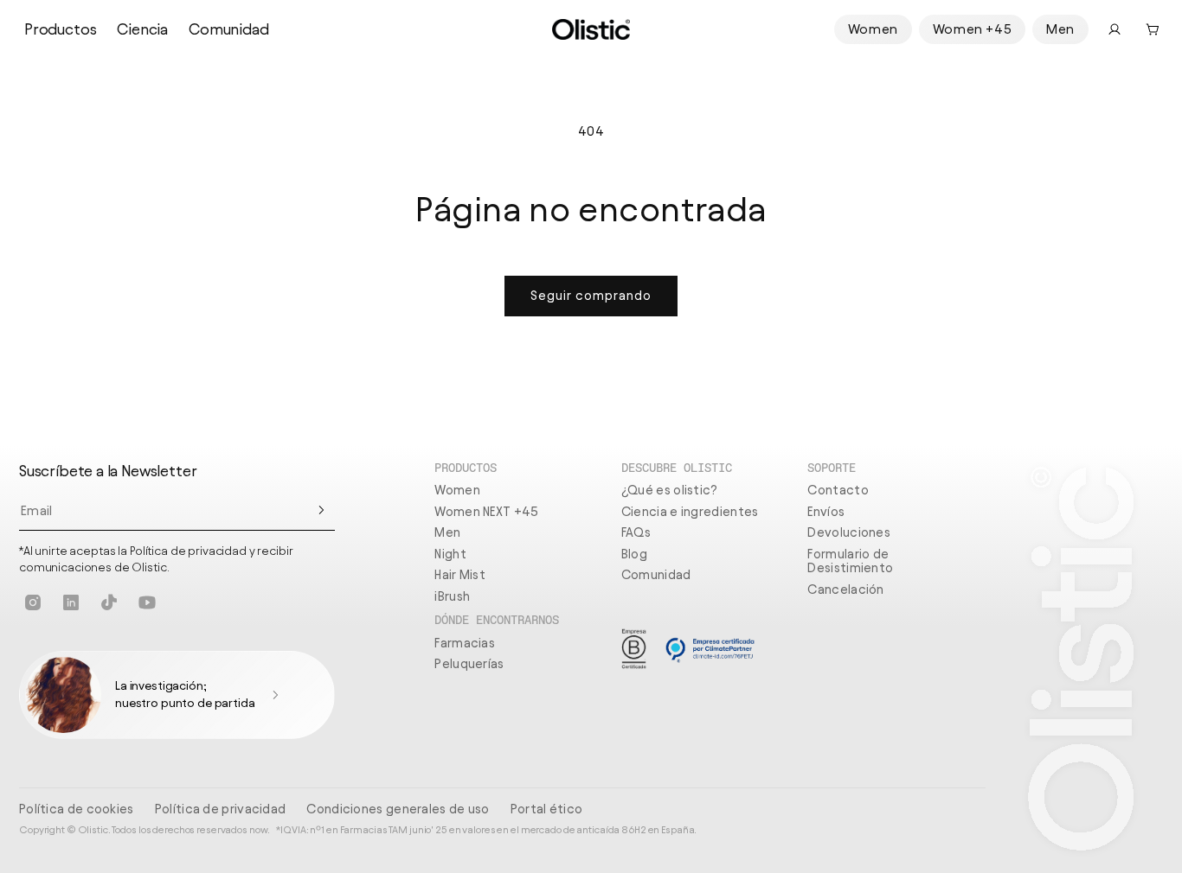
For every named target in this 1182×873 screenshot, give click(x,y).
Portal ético (547, 809)
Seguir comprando (591, 296)
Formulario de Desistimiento (850, 561)
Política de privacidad (220, 809)
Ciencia (142, 29)
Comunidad (228, 29)
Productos (60, 29)
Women (873, 29)
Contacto (837, 490)
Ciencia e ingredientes (690, 512)
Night (450, 554)
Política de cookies (76, 809)
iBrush (452, 596)
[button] (1153, 29)
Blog (634, 554)
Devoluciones (848, 532)
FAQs (636, 532)
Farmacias (464, 643)
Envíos (826, 512)
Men (1060, 29)
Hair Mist (459, 575)
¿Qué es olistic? (669, 490)
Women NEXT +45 (486, 512)
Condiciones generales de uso (397, 809)
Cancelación (845, 589)
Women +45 (972, 29)
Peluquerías (469, 664)
